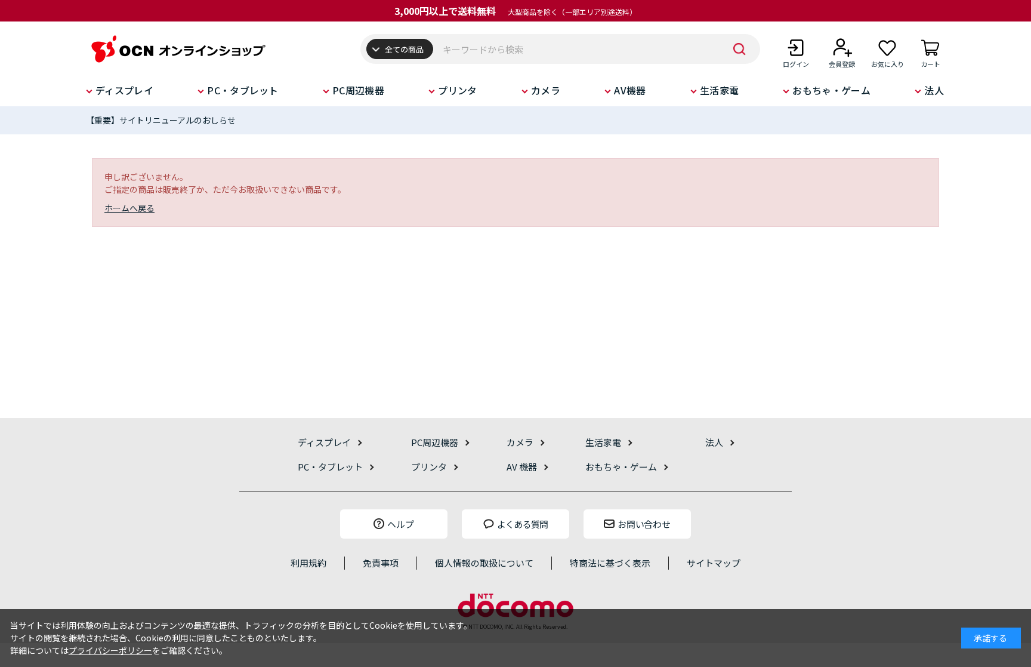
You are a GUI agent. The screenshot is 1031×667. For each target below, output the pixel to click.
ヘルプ (400, 524)
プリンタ (457, 90)
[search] (739, 49)
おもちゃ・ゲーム (831, 90)
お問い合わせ (644, 524)
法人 (934, 90)
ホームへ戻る (129, 208)
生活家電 (719, 90)
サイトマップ (713, 563)
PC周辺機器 (358, 90)
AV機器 (630, 90)
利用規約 (308, 563)
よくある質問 (522, 524)
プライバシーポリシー (110, 650)
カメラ (545, 90)
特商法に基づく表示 (610, 563)
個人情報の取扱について (484, 563)
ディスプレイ (124, 90)
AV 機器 (522, 466)
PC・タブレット (243, 90)
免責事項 (381, 563)
